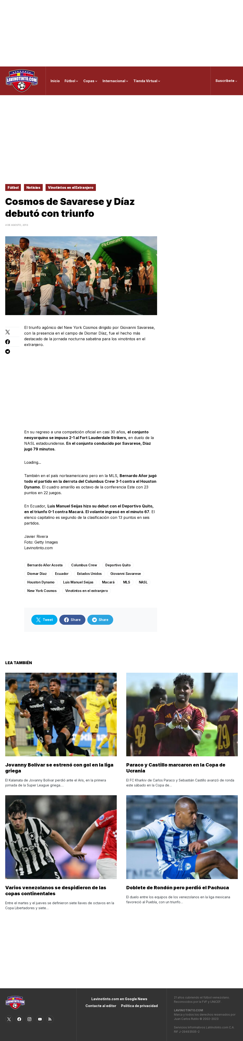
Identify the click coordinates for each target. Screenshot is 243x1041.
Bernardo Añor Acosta (45, 565)
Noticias (33, 187)
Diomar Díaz (37, 574)
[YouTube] (40, 1019)
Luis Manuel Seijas (78, 582)
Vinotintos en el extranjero (86, 591)
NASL (143, 582)
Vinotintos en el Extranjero (70, 187)
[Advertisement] (121, 33)
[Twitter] (9, 1019)
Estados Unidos (89, 574)
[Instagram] (29, 1019)
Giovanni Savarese (125, 574)
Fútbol (13, 187)
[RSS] (50, 1019)
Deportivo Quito (118, 565)
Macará (108, 582)
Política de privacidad (139, 1006)
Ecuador (62, 574)
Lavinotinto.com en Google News (119, 999)
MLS (126, 582)
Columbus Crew (84, 565)
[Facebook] (19, 1019)
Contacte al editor (100, 1006)
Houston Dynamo (41, 582)
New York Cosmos (42, 591)
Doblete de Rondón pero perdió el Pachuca (177, 887)
